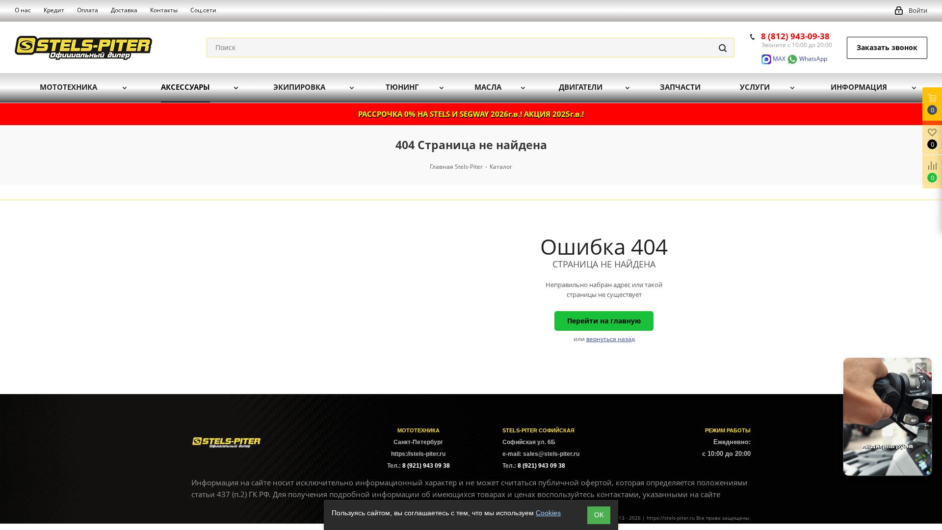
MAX (778, 58)
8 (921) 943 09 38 (426, 465)
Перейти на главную (604, 320)
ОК (598, 515)
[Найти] (722, 47)
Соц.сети (203, 10)
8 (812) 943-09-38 (795, 36)
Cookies (548, 513)
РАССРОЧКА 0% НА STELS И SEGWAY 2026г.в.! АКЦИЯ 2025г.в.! (471, 114)
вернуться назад (610, 339)
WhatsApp (812, 58)
